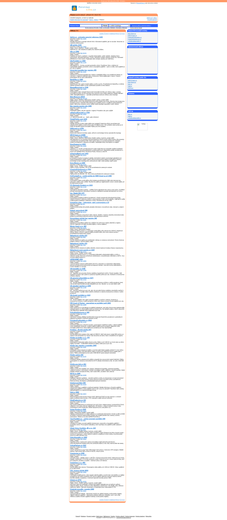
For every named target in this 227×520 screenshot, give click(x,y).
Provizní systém (91, 516)
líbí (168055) (84, 136)
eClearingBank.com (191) (79, 154)
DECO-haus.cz (132, 35)
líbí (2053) (83, 171)
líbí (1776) (83, 297)
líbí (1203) (83, 464)
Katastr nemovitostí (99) (78, 210)
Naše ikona (99, 516)
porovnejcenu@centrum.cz (123, 517)
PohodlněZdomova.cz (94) (79, 312)
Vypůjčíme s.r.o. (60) (77, 463)
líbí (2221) (83, 155)
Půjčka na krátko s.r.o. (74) (79, 338)
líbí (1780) (83, 270)
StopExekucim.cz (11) (78, 400)
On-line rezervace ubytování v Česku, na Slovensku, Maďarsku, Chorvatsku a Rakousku (106, 27)
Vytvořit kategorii (152, 19)
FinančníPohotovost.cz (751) (80, 169)
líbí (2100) (83, 146)
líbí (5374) (83, 53)
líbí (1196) (83, 220)
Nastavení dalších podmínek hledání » (141, 25)
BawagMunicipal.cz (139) (79, 87)
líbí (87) (83, 204)
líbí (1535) (83, 366)
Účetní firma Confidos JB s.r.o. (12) (83, 428)
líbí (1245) (83, 228)
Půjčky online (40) (76, 355)
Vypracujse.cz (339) (77, 453)
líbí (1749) (83, 287)
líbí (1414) (83, 177)
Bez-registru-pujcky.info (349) (81, 106)
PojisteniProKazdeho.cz (135, 37)
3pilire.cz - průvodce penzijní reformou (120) (86, 37)
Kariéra (113, 516)
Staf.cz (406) (74, 392)
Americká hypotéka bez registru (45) (83, 70)
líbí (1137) (83, 195)
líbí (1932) (83, 439)
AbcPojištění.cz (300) (77, 61)
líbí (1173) (83, 356)
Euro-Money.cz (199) (77, 163)
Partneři (78, 516)
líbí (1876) (83, 481)
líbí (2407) (83, 394)
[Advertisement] (130, 9)
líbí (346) (83, 429)
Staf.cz (130, 86)
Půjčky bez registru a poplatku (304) (83, 345)
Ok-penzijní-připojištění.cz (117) (81, 278)
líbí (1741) (83, 279)
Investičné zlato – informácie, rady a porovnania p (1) (89, 202)
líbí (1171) (83, 212)
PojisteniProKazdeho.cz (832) (81, 320)
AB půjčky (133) (75, 45)
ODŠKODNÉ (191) (76, 259)
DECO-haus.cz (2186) (77, 135)
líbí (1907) (83, 130)
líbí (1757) (83, 251)
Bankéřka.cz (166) (76, 79)
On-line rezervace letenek (136, 27)
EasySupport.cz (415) (78, 144)
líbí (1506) (83, 38)
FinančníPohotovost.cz (134, 39)
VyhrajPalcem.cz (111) (78, 445)
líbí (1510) (83, 384)
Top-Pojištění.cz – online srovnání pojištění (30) (87, 419)
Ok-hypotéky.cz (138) (77, 269)
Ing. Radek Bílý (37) (77, 193)
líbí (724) (83, 245)
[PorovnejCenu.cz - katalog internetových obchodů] (84, 12)
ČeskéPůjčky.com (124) (78, 119)
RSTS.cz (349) (75, 373)
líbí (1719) (83, 187)
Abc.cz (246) (74, 51)
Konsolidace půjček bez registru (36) (83, 218)
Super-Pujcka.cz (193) (78, 409)
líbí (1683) (83, 89)
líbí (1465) (83, 261)
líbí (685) (83, 420)
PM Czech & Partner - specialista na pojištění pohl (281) (90, 303)
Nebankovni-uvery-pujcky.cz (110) (82, 250)
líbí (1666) (83, 447)
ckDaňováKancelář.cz (134, 41)
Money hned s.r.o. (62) (78, 226)
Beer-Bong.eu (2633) (77, 97)
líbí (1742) (83, 322)
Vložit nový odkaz (152, 18)
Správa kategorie (130, 516)
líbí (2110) (83, 164)
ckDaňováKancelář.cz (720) (80, 113)
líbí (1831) (83, 81)
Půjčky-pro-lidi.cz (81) (78, 364)
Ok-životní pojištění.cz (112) (80, 295)
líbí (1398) (83, 304)
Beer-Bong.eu (132, 33)
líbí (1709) (83, 120)
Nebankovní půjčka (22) (78, 235)
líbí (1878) (83, 107)
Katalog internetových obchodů (79, 19)
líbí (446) (83, 401)
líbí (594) (83, 237)
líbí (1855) (83, 411)
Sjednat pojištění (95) (78, 383)
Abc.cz (130, 84)
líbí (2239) (83, 375)
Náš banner (107, 516)
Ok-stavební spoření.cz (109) (80, 286)
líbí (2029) (83, 455)
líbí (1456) (83, 472)
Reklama (83, 516)
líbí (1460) (83, 46)
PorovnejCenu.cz (141, 3)
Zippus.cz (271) (75, 480)
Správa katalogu (140, 516)
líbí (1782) (83, 314)
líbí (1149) (83, 72)
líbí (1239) (83, 339)
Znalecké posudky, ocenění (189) (82, 489)
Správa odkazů (120, 516)
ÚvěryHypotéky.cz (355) (78, 437)
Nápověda (148, 516)
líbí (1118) (83, 347)
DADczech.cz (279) (77, 128)
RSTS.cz (130, 88)
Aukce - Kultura (93, 19)
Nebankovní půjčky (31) (78, 243)
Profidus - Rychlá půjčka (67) (80, 330)
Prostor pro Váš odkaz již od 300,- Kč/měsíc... (113, 1)
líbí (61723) (84, 98)
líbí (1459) (83, 331)
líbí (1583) (83, 114)
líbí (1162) (83, 491)
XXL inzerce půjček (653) (79, 470)
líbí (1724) (83, 62)
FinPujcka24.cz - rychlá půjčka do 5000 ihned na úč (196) (91, 176)
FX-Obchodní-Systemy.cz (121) (81, 185)
